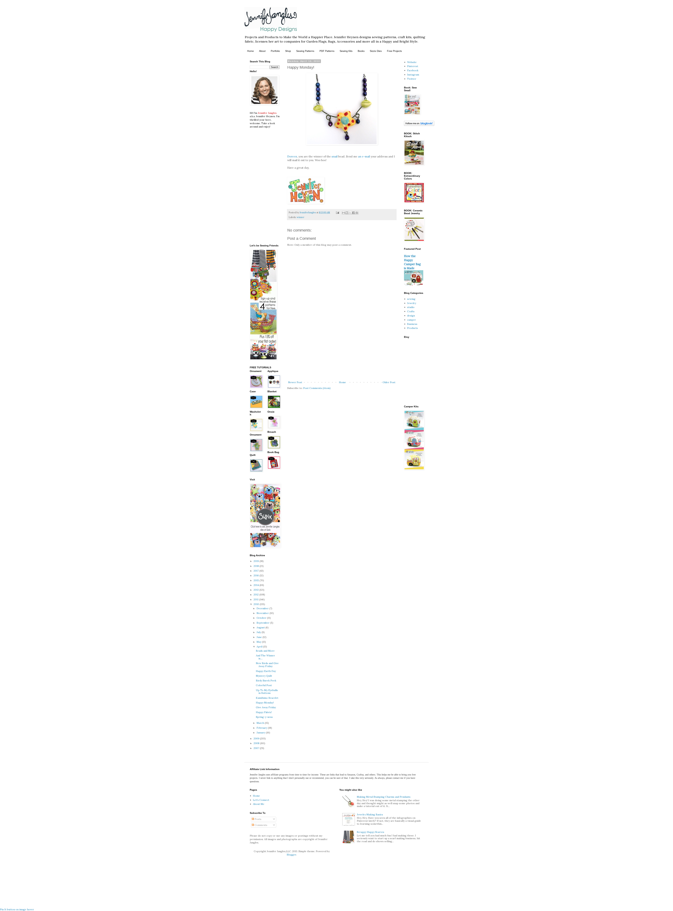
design (411, 315)
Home (250, 51)
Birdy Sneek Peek (266, 680)
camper (411, 319)
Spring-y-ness (264, 717)
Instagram (413, 74)
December (263, 608)
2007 (257, 748)
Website (412, 62)
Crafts (410, 311)
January (261, 732)
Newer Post (295, 382)
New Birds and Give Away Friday (267, 665)
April (260, 646)
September (263, 622)
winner (300, 217)
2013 (256, 589)
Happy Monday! (265, 702)
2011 (256, 599)
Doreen (292, 156)
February (262, 727)
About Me (258, 804)
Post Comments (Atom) (317, 388)
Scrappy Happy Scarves (370, 832)
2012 (256, 594)
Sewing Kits (346, 51)
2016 (257, 575)
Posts (257, 819)
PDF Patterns (326, 51)
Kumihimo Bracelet (267, 697)
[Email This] (343, 213)
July (259, 632)
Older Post (389, 382)
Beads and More (265, 650)
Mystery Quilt (264, 675)
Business (412, 324)
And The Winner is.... (265, 657)
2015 (257, 580)
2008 (257, 743)
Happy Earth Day (266, 671)
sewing (411, 299)
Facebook (412, 70)
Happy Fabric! (264, 712)
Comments (260, 825)
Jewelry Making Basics (370, 814)
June (260, 637)
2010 (257, 604)
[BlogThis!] (347, 213)
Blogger (291, 854)
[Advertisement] (341, 351)
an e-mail (363, 156)
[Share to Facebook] (353, 213)
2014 (257, 585)
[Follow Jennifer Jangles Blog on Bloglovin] (419, 125)
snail (334, 156)
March (261, 722)
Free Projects (394, 51)
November (263, 613)
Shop (288, 51)
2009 (257, 738)
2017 (256, 570)
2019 (257, 561)
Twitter (411, 78)
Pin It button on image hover (17, 909)
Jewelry (411, 303)
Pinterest (412, 66)
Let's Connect (261, 800)
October (262, 617)
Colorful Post (264, 685)
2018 (257, 566)
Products (412, 328)
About (262, 51)
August (261, 627)
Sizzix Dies (376, 51)
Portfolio (275, 51)
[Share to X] (350, 213)
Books (361, 51)
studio (410, 307)
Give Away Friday (266, 707)
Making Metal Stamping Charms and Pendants (383, 796)
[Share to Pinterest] (357, 213)
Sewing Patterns (305, 51)
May (259, 641)
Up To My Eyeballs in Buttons (267, 692)
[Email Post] (337, 212)
